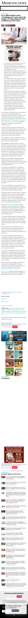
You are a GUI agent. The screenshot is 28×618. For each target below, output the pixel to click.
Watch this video (5, 271)
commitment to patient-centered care (10, 268)
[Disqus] (14, 396)
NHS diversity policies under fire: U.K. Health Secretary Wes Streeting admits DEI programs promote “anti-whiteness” (15, 562)
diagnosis (3, 309)
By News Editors (13, 540)
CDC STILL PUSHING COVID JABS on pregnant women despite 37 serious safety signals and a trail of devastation (15, 477)
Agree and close (15, 610)
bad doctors (12, 308)
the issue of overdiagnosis (13, 204)
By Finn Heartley (13, 503)
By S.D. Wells (12, 497)
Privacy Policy (13, 607)
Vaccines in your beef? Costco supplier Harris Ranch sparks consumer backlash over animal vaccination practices (15, 550)
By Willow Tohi (12, 490)
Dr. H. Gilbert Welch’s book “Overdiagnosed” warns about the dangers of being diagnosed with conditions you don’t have (16, 523)
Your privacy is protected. (5, 330)
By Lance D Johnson (13, 480)
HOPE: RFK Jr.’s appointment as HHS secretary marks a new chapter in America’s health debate (16, 488)
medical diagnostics (17, 311)
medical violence (10, 313)
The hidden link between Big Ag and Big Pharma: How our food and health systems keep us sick (16, 518)
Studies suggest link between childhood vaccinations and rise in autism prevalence (14, 534)
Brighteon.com (6, 293)
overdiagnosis (17, 313)
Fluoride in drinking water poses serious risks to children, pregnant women (16, 483)
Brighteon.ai (4, 299)
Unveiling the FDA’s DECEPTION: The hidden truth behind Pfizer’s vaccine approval (16, 506)
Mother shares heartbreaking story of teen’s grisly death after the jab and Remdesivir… (15, 539)
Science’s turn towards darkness (12, 580)
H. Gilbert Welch (10, 309)
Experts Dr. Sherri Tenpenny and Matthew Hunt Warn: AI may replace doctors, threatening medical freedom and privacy (15, 501)
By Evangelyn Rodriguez (14, 535)
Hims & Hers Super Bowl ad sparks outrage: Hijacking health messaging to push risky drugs (16, 568)
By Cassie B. (12, 485)
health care (17, 309)
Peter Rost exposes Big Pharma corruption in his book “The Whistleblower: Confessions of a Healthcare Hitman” (16, 544)
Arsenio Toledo (10, 23)
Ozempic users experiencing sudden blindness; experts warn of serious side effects (16, 529)
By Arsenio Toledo (13, 525)
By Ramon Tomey (13, 546)
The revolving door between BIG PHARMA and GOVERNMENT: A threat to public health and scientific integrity (15, 556)
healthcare (8, 311)
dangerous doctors (19, 308)
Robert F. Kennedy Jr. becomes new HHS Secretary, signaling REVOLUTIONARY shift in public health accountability (15, 512)
